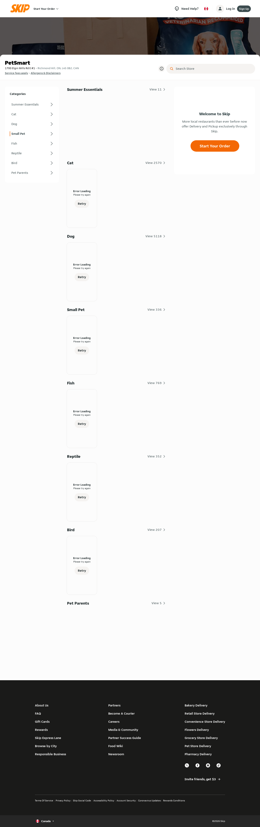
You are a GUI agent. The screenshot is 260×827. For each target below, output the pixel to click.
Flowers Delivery (197, 730)
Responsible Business (50, 754)
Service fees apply (16, 73)
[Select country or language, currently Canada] (206, 8)
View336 (154, 309)
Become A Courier (121, 713)
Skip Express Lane (48, 738)
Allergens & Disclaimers (46, 73)
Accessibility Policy (103, 800)
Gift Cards (42, 721)
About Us (41, 705)
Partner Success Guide (124, 738)
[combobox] (213, 68)
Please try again (82, 194)
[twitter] (187, 767)
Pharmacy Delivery (198, 754)
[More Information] (161, 68)
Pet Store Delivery (198, 746)
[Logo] (21, 8)
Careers (113, 721)
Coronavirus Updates (149, 800)
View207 (154, 530)
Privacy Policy (63, 800)
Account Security (126, 800)
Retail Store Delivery (199, 713)
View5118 (153, 236)
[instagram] (208, 767)
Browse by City (46, 746)
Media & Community (123, 730)
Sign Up (244, 9)
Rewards (41, 730)
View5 (157, 603)
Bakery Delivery (196, 705)
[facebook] (197, 767)
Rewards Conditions (174, 800)
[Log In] (220, 9)
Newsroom (116, 754)
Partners (114, 705)
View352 (154, 456)
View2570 (153, 163)
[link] (32, 104)
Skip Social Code (82, 800)
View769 (154, 383)
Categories (18, 94)
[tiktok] (218, 767)
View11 (156, 89)
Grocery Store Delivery (201, 738)
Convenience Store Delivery (205, 721)
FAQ (38, 713)
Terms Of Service (44, 800)
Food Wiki (115, 746)
